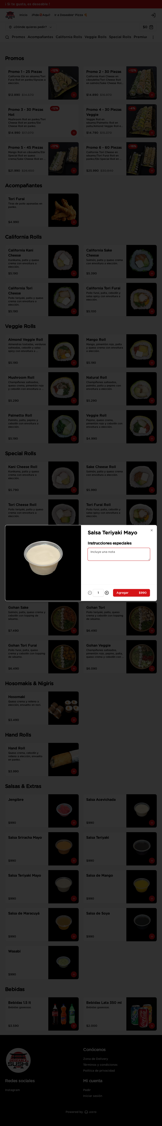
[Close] (151, 530)
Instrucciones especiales (109, 543)
